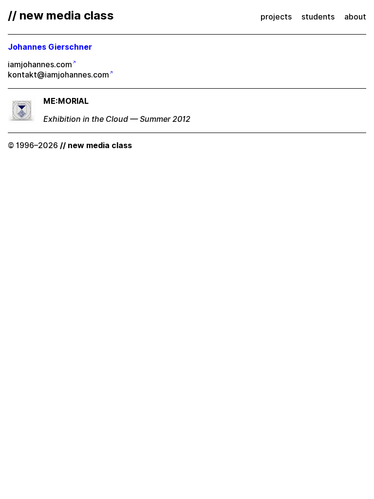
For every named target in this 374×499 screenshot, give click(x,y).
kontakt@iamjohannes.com (58, 74)
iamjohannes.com (40, 64)
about (355, 16)
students (318, 16)
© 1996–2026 (70, 145)
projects (276, 16)
